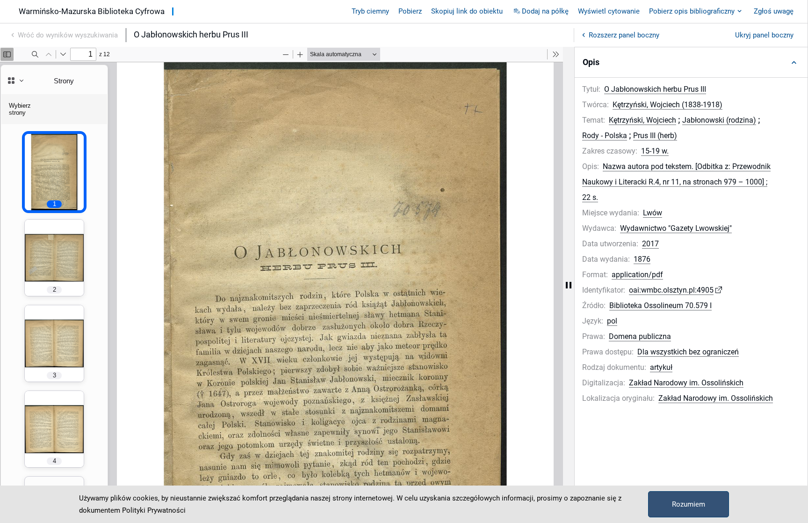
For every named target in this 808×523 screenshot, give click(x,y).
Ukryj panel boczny (764, 35)
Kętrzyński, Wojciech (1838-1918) (667, 104)
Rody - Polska (604, 135)
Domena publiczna (640, 336)
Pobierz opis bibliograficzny (692, 11)
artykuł (661, 367)
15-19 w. (655, 151)
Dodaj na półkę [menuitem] (545, 11)
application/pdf (637, 274)
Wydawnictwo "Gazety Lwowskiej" (676, 228)
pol (612, 321)
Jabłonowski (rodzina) (719, 120)
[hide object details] (568, 285)
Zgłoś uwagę (774, 11)
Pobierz (410, 11)
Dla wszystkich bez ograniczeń (688, 351)
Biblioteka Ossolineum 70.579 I (660, 305)
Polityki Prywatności (154, 510)
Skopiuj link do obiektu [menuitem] (467, 11)
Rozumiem (688, 504)
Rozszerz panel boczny (624, 35)
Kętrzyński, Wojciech (642, 120)
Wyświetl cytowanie (609, 11)
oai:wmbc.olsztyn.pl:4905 (671, 290)
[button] (691, 62)
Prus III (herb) (655, 135)
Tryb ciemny (370, 11)
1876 (642, 259)
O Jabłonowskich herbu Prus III (655, 89)
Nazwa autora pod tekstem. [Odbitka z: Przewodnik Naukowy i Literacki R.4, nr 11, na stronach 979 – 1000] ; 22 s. (676, 182)
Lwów (652, 212)
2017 (650, 243)
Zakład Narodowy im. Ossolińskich (686, 382)
